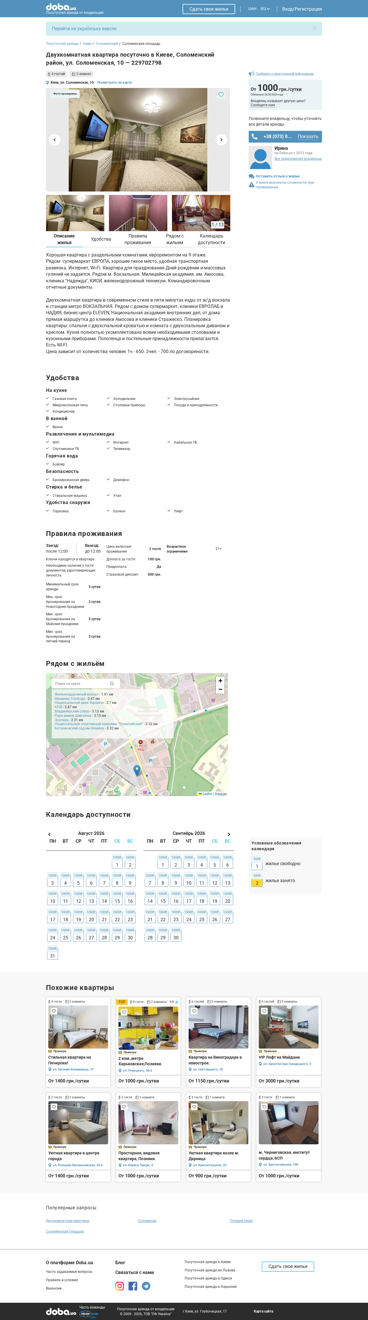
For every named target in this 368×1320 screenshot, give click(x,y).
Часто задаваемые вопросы (69, 1272)
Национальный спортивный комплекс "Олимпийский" (99, 724)
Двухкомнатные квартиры (67, 1221)
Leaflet (207, 793)
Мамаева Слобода (70, 699)
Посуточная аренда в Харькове (211, 1287)
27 (91, 937)
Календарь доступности (211, 239)
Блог (120, 1262)
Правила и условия (62, 1280)
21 (104, 919)
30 (130, 937)
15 (117, 901)
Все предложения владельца (298, 159)
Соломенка (147, 1221)
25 (65, 937)
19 (78, 919)
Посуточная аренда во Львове (210, 1270)
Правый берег (241, 1221)
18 (65, 919)
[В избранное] (221, 94)
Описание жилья (64, 239)
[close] (314, 28)
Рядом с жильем (175, 239)
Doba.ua (221, 793)
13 (91, 901)
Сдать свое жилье (208, 9)
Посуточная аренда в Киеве (208, 1262)
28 (104, 937)
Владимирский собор (72, 711)
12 (78, 901)
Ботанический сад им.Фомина (79, 728)
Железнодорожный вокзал (77, 694)
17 (52, 919)
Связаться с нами (134, 1272)
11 (65, 901)
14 (104, 901)
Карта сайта (263, 1311)
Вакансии (54, 1288)
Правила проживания (137, 239)
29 (117, 937)
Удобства (101, 239)
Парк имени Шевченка (73, 716)
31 (52, 956)
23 (130, 919)
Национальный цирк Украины (79, 703)
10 (52, 901)
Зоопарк (61, 720)
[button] (137, 771)
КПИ (58, 707)
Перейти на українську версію (84, 28)
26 (78, 937)
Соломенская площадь (65, 1231)
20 (91, 919)
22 (117, 919)
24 (52, 937)
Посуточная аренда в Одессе (208, 1278)
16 (130, 901)
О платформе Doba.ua (69, 1262)
